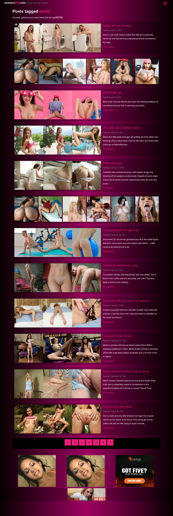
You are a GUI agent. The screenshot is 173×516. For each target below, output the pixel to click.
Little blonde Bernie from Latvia (120, 265)
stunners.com (26, 2)
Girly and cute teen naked (117, 406)
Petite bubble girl (112, 92)
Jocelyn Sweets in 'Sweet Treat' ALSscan (126, 371)
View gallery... (109, 47)
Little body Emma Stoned (117, 336)
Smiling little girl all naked (117, 25)
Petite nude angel (112, 163)
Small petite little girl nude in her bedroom (126, 300)
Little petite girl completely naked (121, 127)
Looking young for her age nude (121, 230)
